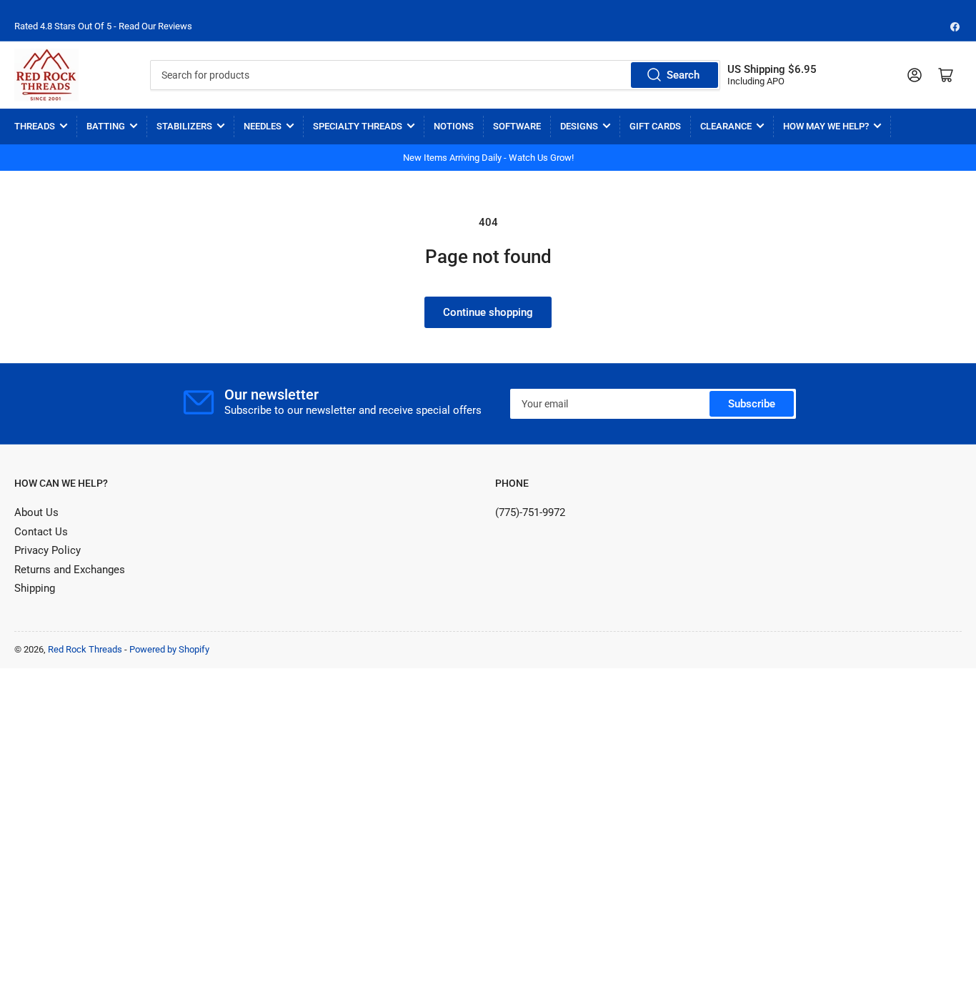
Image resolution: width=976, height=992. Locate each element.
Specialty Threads (357, 126)
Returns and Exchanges (69, 569)
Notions (454, 126)
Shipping (34, 588)
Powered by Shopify (169, 649)
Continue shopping (488, 312)
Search (683, 75)
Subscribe (751, 403)
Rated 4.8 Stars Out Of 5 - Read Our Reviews (103, 26)
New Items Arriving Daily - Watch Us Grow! (488, 157)
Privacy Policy (47, 550)
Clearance (726, 126)
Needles (263, 126)
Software (517, 126)
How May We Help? (826, 126)
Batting (105, 126)
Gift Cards (655, 126)
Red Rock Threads (85, 649)
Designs (579, 126)
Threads (34, 126)
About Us (36, 512)
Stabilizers (184, 126)
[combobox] (435, 75)
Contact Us (41, 531)
